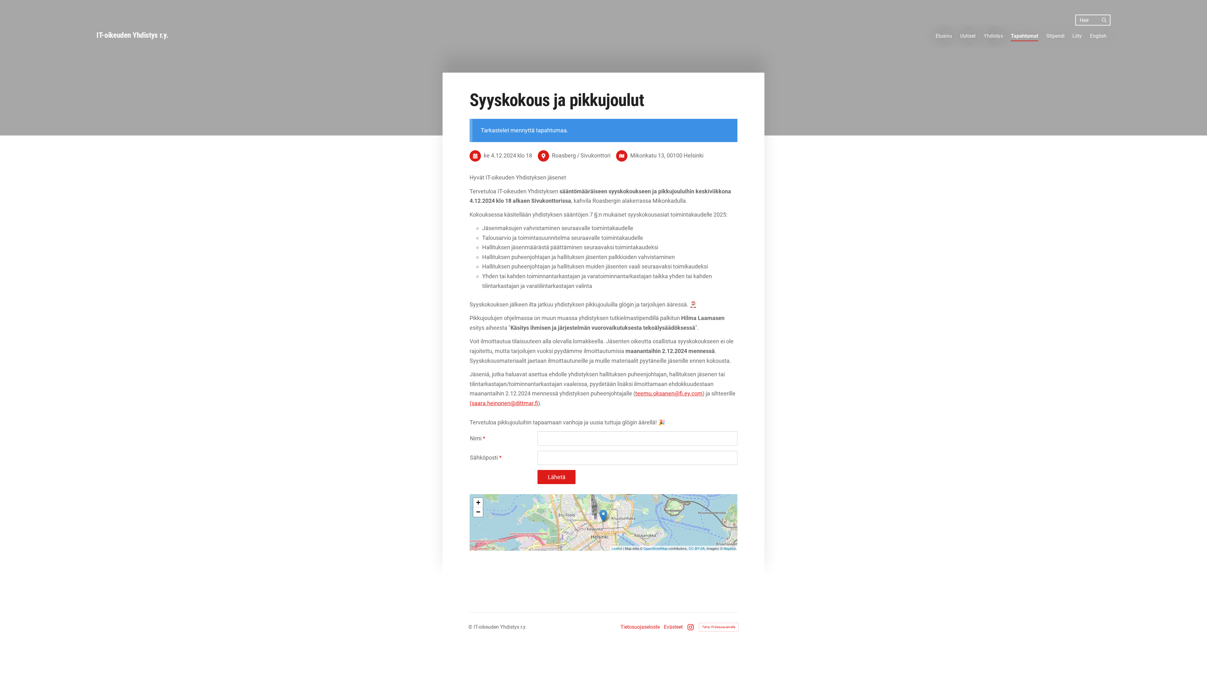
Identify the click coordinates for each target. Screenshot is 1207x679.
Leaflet (617, 548)
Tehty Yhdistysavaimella (718, 627)
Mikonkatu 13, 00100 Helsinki (666, 155)
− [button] (478, 512)
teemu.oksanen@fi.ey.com (669, 393)
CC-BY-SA (697, 548)
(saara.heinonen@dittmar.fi (504, 403)
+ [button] (478, 502)
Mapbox (730, 548)
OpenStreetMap (655, 548)
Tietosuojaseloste (640, 627)
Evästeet (673, 627)
